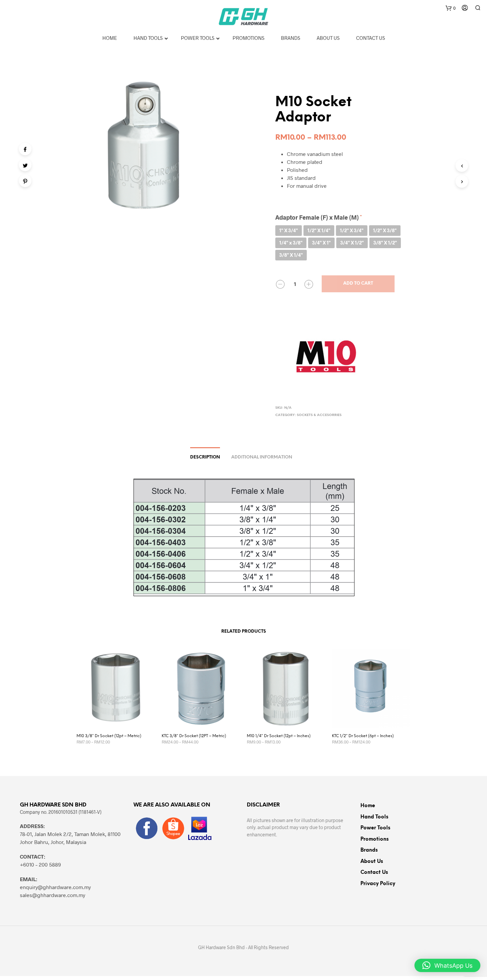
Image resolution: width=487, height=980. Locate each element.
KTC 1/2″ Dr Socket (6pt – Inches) (363, 736)
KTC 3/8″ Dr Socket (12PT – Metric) (194, 736)
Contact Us (374, 872)
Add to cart (358, 283)
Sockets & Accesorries (319, 415)
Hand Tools (374, 817)
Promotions (374, 839)
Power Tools (375, 828)
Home (367, 805)
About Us (371, 861)
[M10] (325, 354)
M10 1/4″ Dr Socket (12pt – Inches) (278, 736)
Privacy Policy (377, 883)
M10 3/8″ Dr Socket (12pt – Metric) (109, 736)
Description (205, 457)
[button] (447, 965)
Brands (369, 850)
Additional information (261, 457)
